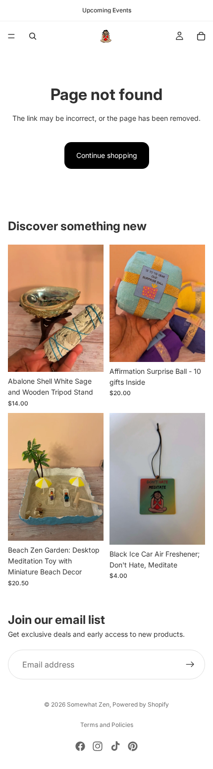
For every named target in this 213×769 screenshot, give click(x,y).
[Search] (33, 36)
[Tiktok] (115, 746)
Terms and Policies (106, 724)
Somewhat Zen (88, 704)
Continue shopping (106, 155)
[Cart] (201, 36)
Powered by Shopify (140, 704)
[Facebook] (80, 746)
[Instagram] (98, 746)
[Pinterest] (133, 746)
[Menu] (11, 36)
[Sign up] (190, 664)
